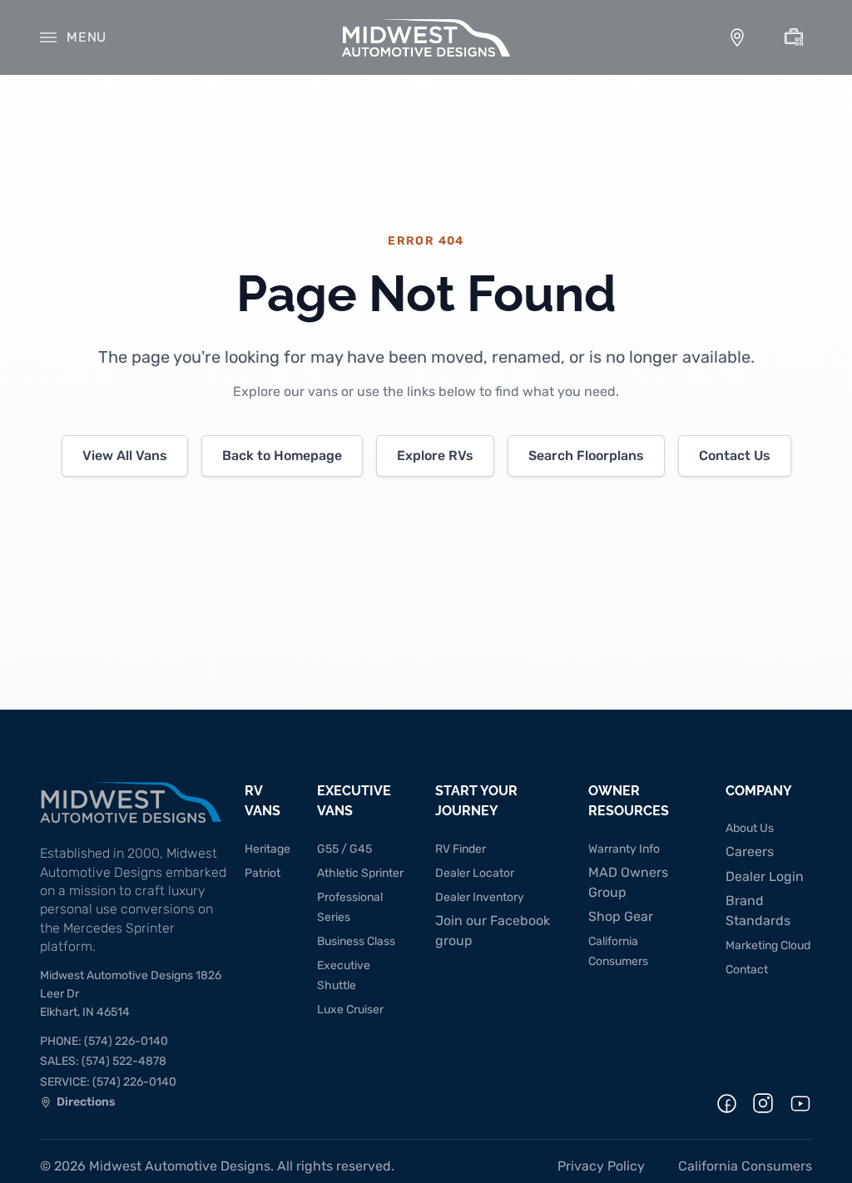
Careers (750, 851)
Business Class (356, 941)
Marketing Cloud (768, 945)
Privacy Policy (601, 1166)
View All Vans (124, 455)
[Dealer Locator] (737, 37)
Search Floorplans (586, 455)
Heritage (267, 849)
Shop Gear (620, 916)
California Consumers (745, 1166)
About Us (750, 828)
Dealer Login (765, 876)
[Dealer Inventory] (793, 37)
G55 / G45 (344, 849)
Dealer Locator (474, 873)
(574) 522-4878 (103, 1061)
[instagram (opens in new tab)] (763, 1103)
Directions (78, 1104)
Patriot (262, 873)
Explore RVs (435, 455)
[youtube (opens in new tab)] (800, 1103)
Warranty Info (624, 849)
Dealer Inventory (479, 897)
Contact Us (734, 455)
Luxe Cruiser (350, 1009)
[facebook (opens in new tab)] (726, 1103)
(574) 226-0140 (104, 1041)
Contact (747, 970)
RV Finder (460, 849)
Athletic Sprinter (360, 873)
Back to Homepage (282, 455)
